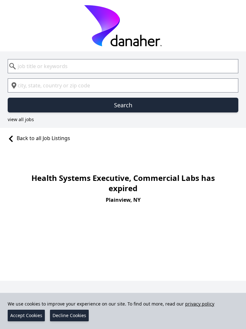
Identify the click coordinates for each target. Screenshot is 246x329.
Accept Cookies (26, 315)
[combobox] (123, 66)
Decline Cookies (69, 315)
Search (123, 105)
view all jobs (21, 119)
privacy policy (199, 304)
